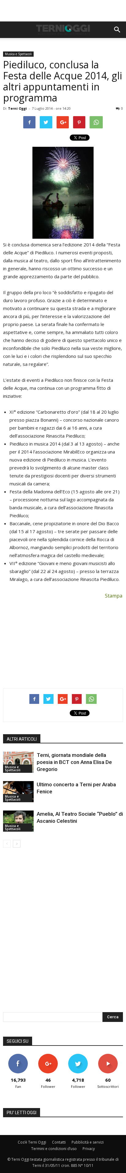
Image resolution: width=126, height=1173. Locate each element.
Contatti (59, 1142)
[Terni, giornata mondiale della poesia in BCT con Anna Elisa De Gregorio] (18, 762)
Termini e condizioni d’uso (54, 1148)
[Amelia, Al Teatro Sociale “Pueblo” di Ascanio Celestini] (18, 821)
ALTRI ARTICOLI (22, 739)
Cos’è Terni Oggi (32, 1142)
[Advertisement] (63, 10)
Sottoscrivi (108, 1056)
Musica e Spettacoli (18, 54)
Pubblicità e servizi (88, 1142)
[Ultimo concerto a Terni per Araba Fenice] (18, 791)
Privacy (89, 1148)
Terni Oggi (17, 108)
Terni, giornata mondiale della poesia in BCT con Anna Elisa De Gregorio (74, 762)
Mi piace (18, 1056)
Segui (48, 1056)
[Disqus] (63, 934)
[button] (117, 29)
